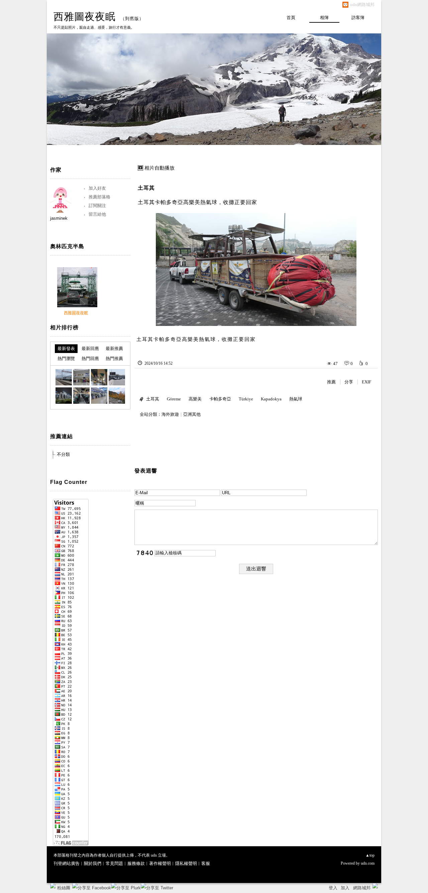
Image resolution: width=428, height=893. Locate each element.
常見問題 (114, 863)
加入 (345, 887)
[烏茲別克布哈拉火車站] (64, 377)
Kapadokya (271, 398)
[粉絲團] (53, 885)
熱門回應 (90, 358)
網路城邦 (361, 887)
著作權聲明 (160, 863)
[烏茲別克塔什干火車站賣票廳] (99, 395)
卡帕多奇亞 (220, 398)
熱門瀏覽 (66, 358)
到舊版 (132, 18)
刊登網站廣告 (67, 863)
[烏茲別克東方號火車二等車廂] (81, 395)
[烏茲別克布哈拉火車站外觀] (117, 377)
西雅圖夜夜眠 (85, 16)
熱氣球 (295, 398)
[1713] (117, 395)
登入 (333, 887)
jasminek (59, 218)
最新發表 (66, 348)
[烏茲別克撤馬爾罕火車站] (99, 377)
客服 (205, 863)
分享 (348, 381)
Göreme (174, 398)
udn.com (367, 863)
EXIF (366, 381)
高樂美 (195, 398)
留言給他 (97, 214)
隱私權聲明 (186, 863)
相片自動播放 (159, 168)
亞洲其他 (192, 414)
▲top (369, 855)
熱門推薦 (114, 358)
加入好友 (97, 188)
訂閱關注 (97, 205)
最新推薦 (114, 348)
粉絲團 (63, 887)
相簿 (324, 17)
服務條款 (136, 863)
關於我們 (92, 863)
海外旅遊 (170, 414)
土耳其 (146, 188)
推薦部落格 (99, 196)
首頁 (291, 17)
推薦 (331, 381)
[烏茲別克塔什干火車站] (64, 395)
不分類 (63, 454)
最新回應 (90, 348)
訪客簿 (357, 17)
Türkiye (246, 398)
